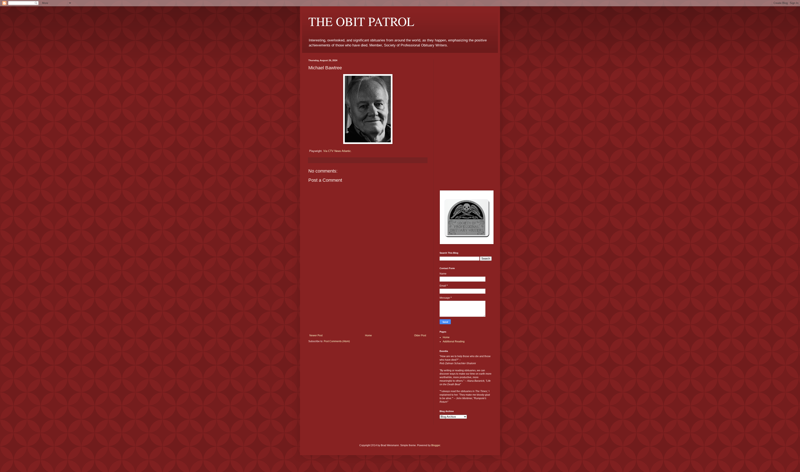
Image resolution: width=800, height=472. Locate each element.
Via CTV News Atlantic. (337, 151)
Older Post (420, 335)
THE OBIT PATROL (361, 21)
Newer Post (315, 335)
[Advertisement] (367, 303)
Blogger (435, 445)
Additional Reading (454, 341)
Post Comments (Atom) (337, 341)
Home (368, 335)
